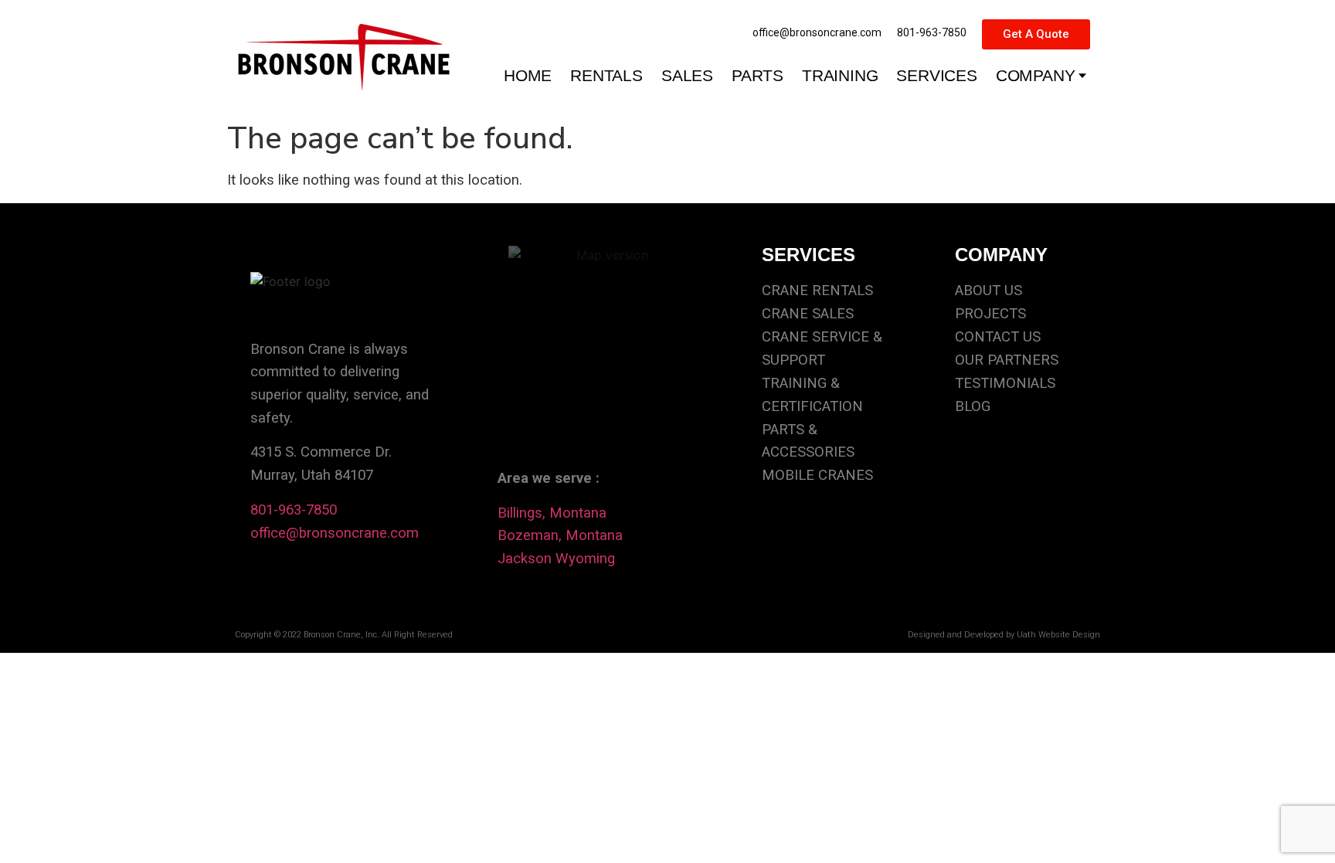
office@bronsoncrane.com (334, 533)
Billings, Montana (552, 513)
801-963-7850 (293, 509)
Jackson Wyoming (556, 558)
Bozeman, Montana (560, 535)
